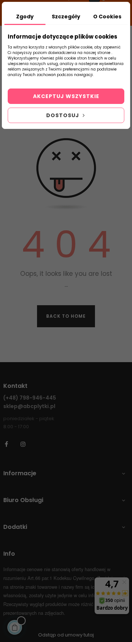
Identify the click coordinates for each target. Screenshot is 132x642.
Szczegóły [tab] (66, 16)
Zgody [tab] (25, 16)
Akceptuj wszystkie (66, 96)
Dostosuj (63, 115)
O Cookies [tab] (107, 16)
